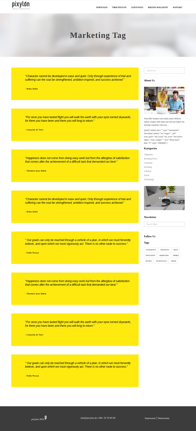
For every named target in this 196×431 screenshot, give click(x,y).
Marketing (164, 255)
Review (149, 261)
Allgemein (148, 154)
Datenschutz (163, 418)
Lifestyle (147, 171)
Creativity (164, 250)
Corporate (148, 163)
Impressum (150, 418)
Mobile (176, 255)
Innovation (150, 255)
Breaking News (150, 159)
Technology (149, 179)
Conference (151, 250)
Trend (173, 261)
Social (146, 175)
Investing (148, 167)
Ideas (176, 250)
